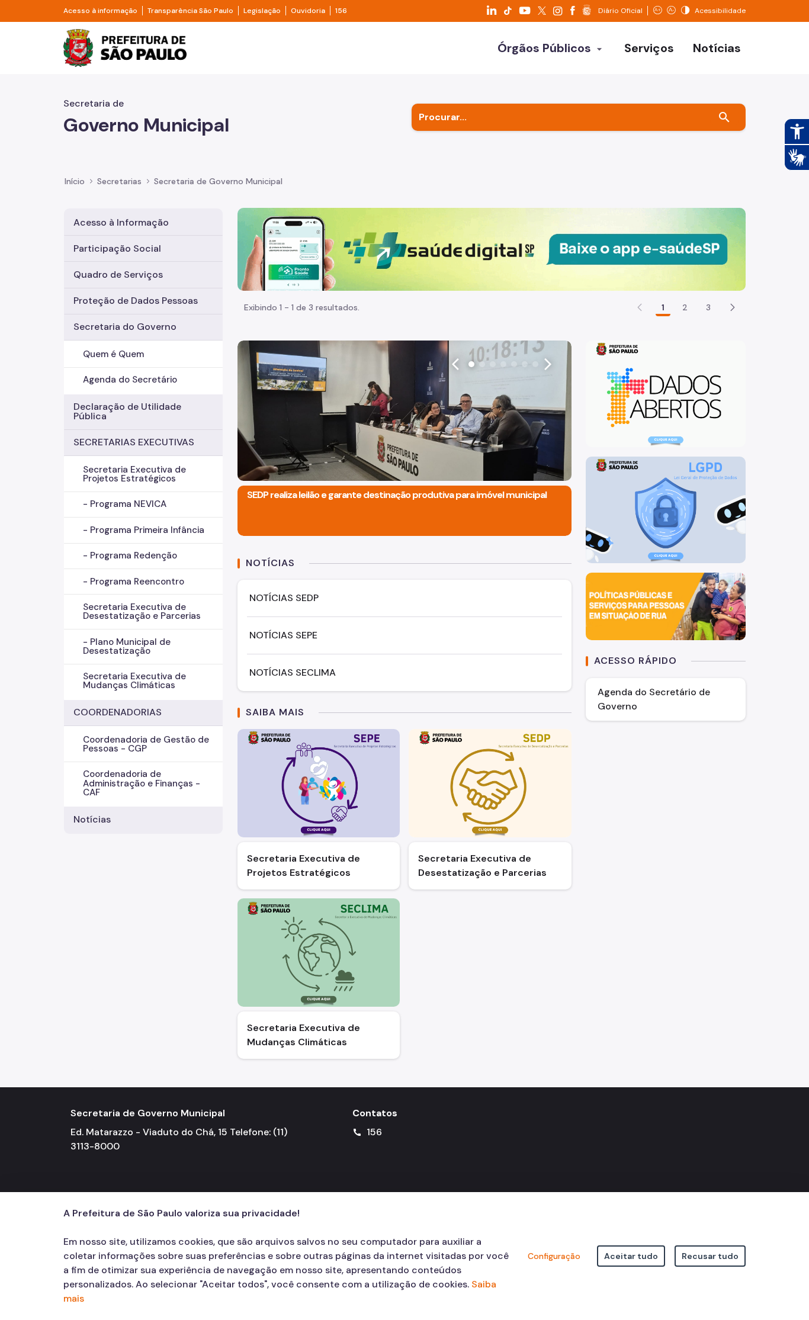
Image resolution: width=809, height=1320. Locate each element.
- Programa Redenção (130, 555)
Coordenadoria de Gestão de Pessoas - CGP (146, 744)
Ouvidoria (308, 10)
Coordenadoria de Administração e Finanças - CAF (141, 783)
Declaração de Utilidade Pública (127, 411)
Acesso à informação (100, 10)
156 (341, 10)
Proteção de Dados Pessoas (135, 300)
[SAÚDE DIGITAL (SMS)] (491, 248)
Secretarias (119, 181)
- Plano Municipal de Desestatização (127, 646)
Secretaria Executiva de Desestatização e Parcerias (142, 611)
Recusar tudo (710, 1256)
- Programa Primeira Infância (143, 530)
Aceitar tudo (631, 1256)
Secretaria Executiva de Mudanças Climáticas (134, 680)
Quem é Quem (113, 354)
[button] (732, 307)
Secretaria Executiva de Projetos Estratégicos (134, 474)
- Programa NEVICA (124, 504)
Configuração (554, 1256)
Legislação (262, 10)
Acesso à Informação (121, 222)
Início (75, 181)
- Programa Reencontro (133, 581)
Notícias (92, 819)
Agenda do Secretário (130, 380)
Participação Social (117, 248)
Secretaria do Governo (124, 326)
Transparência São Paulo (190, 10)
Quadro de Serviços (118, 274)
